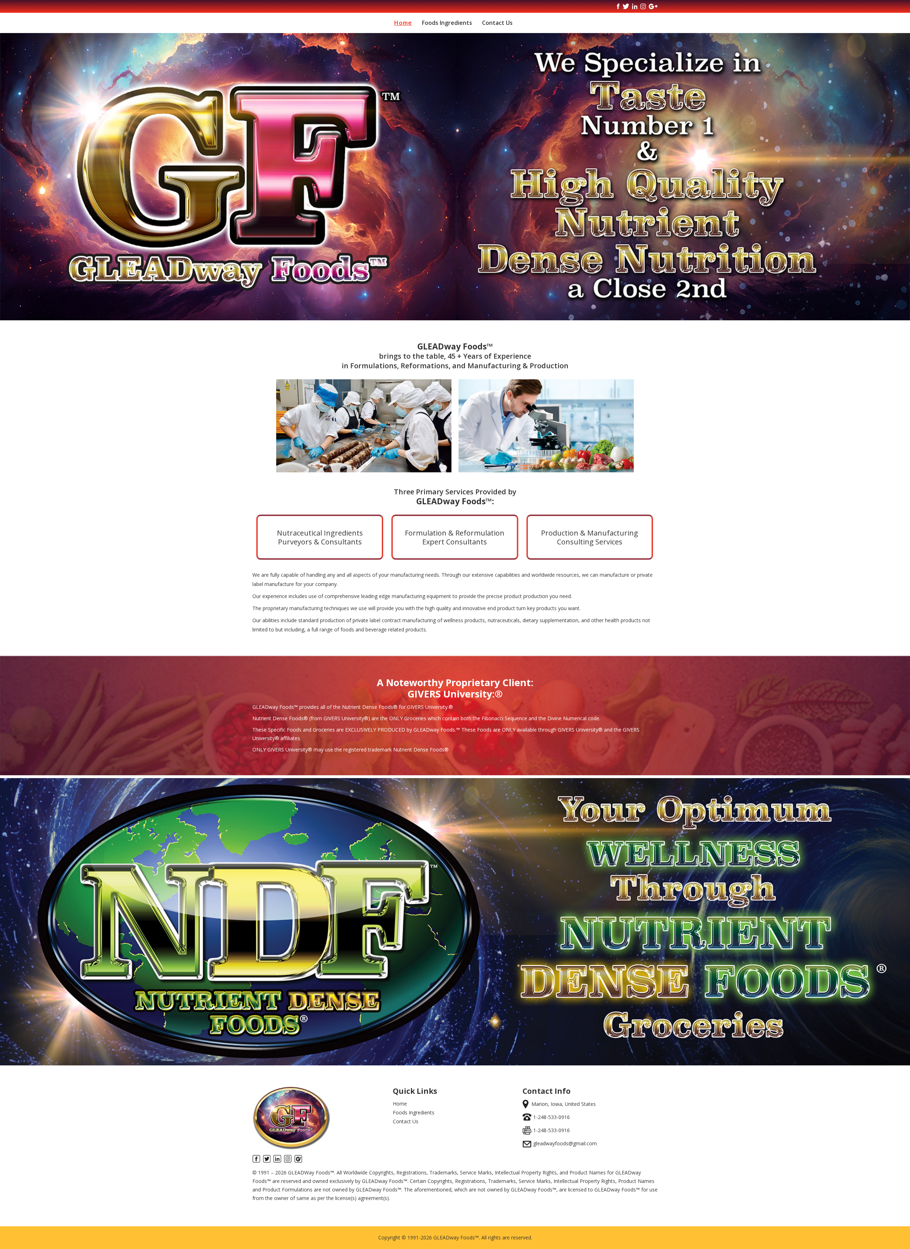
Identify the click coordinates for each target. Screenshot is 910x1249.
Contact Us (497, 23)
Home (403, 23)
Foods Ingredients (447, 23)
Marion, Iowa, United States (563, 1104)
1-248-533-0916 (551, 1117)
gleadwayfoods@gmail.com (565, 1143)
